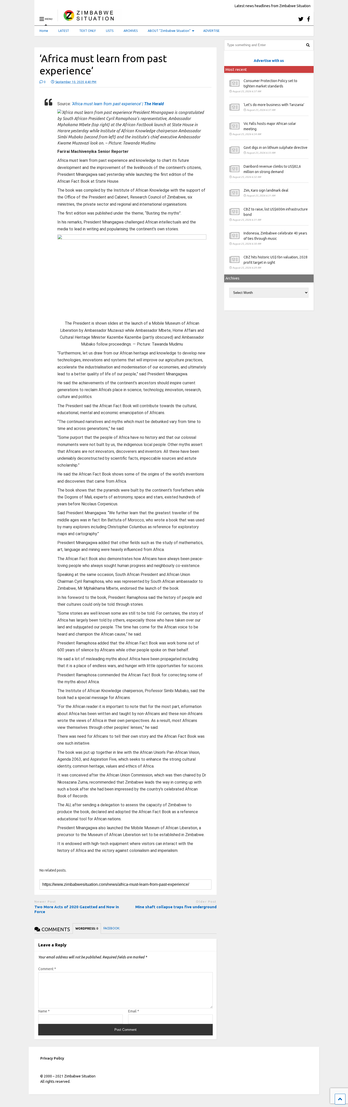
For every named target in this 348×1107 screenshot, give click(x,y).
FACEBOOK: (112, 928)
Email (133, 1011)
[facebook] (308, 19)
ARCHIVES (131, 30)
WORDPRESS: (86, 928)
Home (43, 30)
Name (44, 1011)
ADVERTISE (211, 30)
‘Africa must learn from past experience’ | (118, 103)
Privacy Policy (52, 1058)
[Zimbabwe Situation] (90, 19)
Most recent (236, 69)
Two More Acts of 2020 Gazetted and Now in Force (76, 909)
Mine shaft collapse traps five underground (176, 907)
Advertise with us (269, 61)
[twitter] (300, 19)
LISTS (109, 30)
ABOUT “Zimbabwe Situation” (169, 30)
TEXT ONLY (87, 30)
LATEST (63, 30)
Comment (47, 969)
